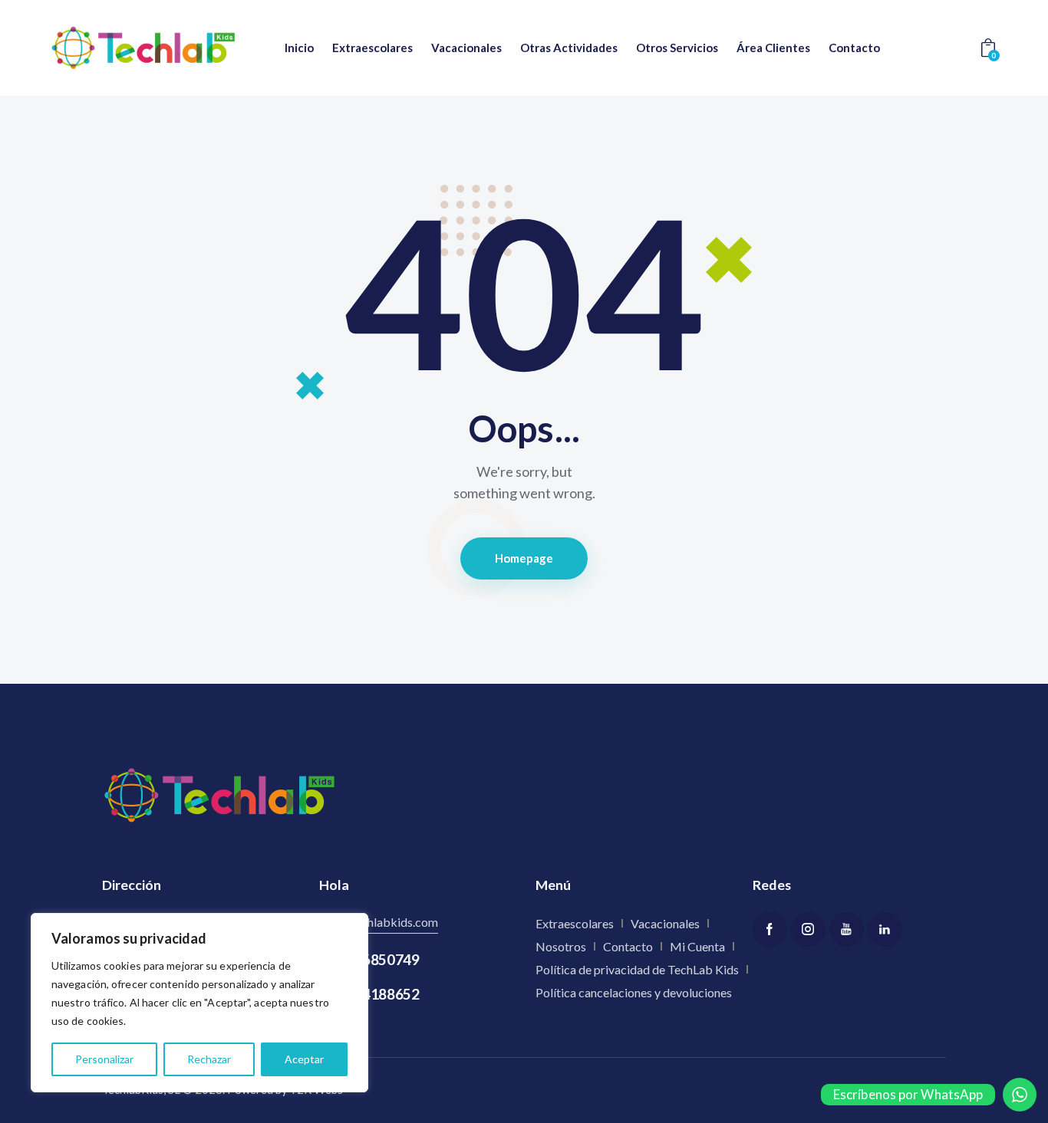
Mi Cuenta (697, 946)
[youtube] (846, 929)
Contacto (628, 946)
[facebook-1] (770, 929)
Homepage (524, 558)
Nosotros (561, 946)
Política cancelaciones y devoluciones (634, 992)
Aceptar (304, 1059)
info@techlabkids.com (378, 921)
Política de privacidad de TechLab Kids (637, 969)
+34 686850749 (369, 959)
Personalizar (104, 1059)
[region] (199, 1002)
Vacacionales (665, 923)
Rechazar (209, 1059)
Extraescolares (575, 923)
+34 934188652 (369, 994)
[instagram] (808, 929)
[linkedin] (885, 929)
